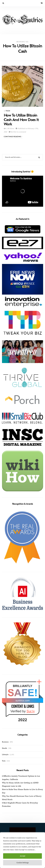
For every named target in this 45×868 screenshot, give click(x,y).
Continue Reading (13, 137)
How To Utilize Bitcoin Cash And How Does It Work (21, 119)
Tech (8, 111)
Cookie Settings (22, 863)
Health (4, 748)
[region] (22, 850)
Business (5, 742)
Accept (22, 856)
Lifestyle (5, 755)
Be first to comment (18, 132)
